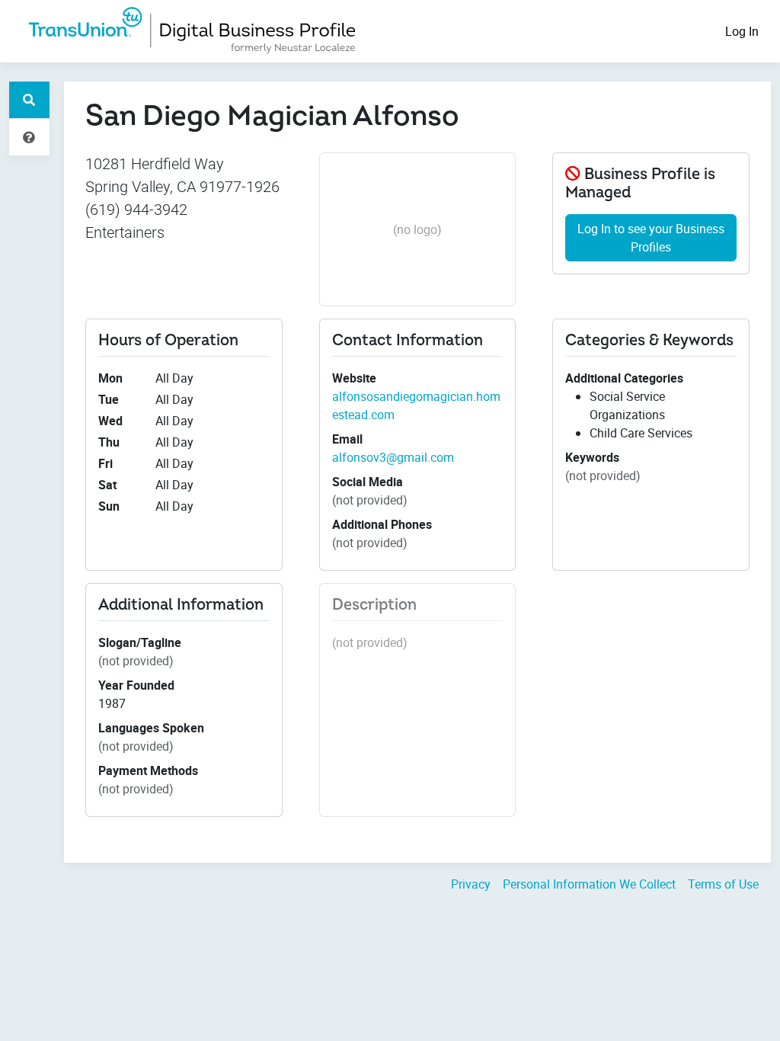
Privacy (471, 884)
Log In (742, 31)
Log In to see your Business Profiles (650, 237)
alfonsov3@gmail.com (393, 457)
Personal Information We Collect (589, 884)
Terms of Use (723, 884)
